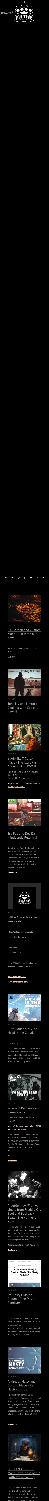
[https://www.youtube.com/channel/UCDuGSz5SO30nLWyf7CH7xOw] (31, 578)
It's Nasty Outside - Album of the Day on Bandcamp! (22, 1299)
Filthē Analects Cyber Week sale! (22, 919)
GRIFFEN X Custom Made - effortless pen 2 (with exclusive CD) (24, 1473)
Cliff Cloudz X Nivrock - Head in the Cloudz (24, 1031)
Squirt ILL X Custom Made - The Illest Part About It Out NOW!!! (22, 762)
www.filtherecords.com (18, 981)
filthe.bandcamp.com (17, 976)
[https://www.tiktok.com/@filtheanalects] (25, 578)
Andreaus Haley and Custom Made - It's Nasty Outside (22, 1385)
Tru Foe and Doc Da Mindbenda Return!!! (22, 835)
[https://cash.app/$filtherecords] (25, 581)
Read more (12, 872)
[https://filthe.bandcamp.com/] (6, 578)
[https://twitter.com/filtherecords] (12, 578)
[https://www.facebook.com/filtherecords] (37, 578)
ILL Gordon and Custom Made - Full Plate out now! (24, 634)
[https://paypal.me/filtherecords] (43, 578)
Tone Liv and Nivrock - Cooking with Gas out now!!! (23, 707)
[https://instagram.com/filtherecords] (19, 578)
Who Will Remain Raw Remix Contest (23, 1110)
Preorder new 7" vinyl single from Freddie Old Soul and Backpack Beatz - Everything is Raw (24, 1213)
